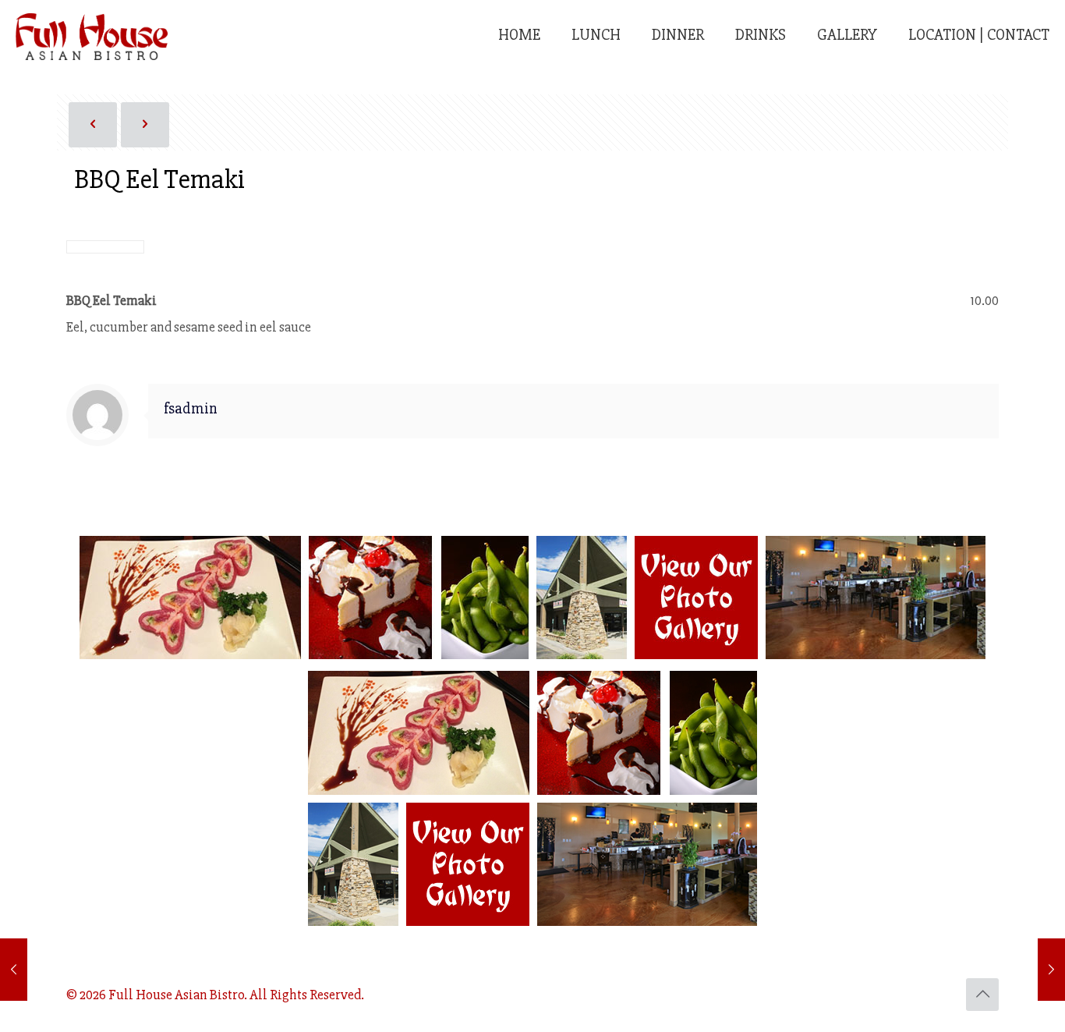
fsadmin (191, 408)
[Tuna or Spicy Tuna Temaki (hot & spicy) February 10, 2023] (13, 969)
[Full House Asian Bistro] (92, 35)
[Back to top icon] (982, 994)
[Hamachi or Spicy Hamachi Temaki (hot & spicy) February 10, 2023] (1051, 969)
